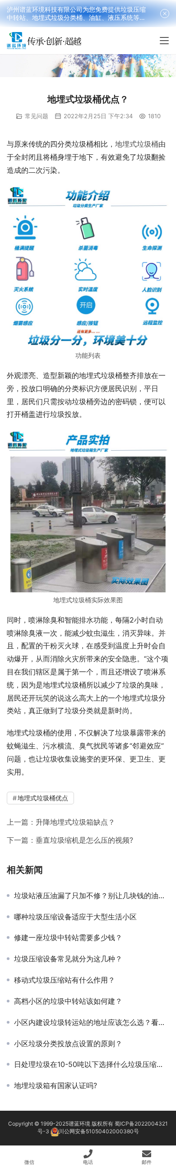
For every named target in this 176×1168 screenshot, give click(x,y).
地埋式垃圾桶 (136, 143)
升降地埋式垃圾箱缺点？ (75, 821)
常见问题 (36, 116)
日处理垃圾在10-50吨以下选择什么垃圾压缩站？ (91, 1064)
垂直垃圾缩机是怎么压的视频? (84, 840)
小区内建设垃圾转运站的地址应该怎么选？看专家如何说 (91, 1022)
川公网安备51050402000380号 (99, 1131)
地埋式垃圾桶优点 (43, 798)
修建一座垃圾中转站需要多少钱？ (68, 937)
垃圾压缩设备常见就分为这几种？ (68, 959)
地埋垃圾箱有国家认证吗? (55, 1085)
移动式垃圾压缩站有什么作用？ (64, 980)
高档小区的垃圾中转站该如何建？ (68, 1001)
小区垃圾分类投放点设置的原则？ (68, 1043)
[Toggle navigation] (164, 40)
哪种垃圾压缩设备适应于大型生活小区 (75, 917)
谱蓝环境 (79, 1123)
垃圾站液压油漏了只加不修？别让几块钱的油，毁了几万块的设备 (91, 895)
